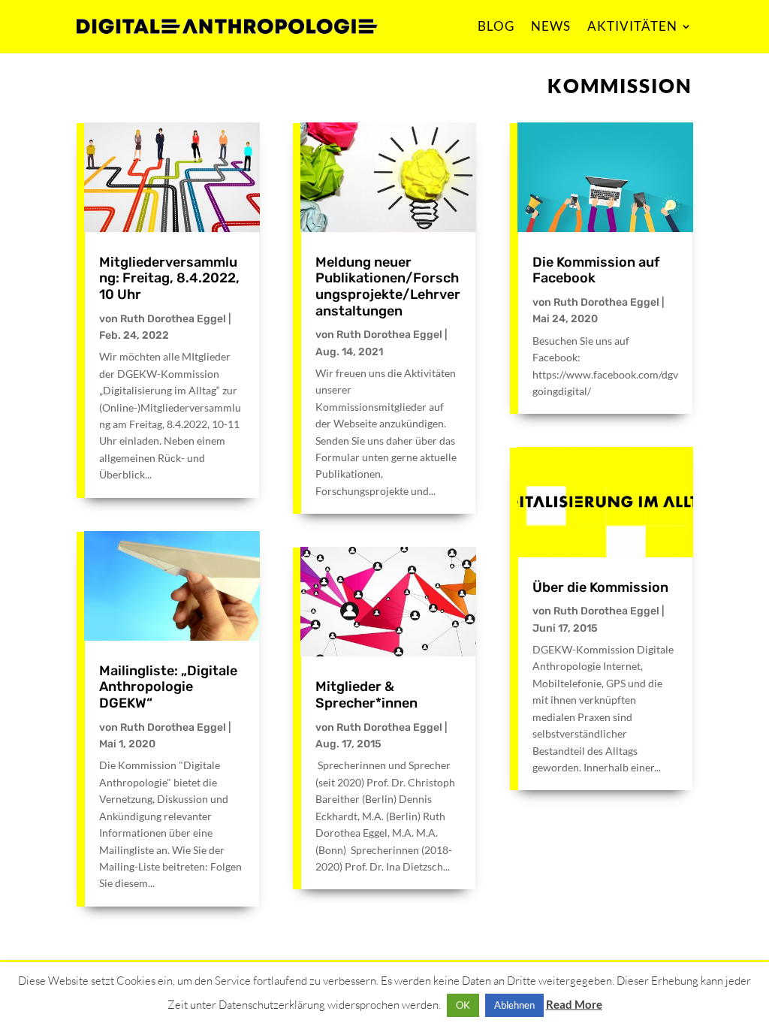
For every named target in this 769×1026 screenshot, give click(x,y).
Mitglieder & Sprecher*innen (366, 694)
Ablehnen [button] (514, 1005)
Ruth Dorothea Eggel (173, 318)
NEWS (551, 26)
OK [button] (463, 1005)
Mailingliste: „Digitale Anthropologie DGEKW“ (168, 686)
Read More (574, 1004)
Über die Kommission (600, 587)
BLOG (496, 26)
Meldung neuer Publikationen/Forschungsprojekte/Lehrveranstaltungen (387, 286)
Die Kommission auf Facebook (595, 270)
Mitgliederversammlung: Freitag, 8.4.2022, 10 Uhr (169, 278)
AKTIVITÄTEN (632, 26)
